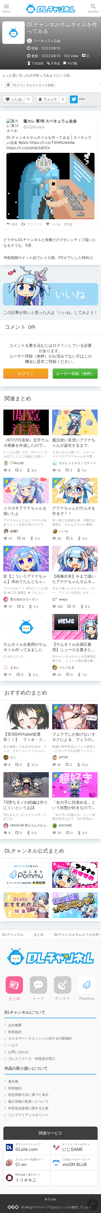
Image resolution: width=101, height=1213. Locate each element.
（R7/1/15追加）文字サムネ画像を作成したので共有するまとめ (26, 445)
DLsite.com (28, 1147)
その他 (72, 63)
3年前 (68, 224)
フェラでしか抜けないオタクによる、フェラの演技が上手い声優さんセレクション (73, 742)
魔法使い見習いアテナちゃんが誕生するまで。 (73, 442)
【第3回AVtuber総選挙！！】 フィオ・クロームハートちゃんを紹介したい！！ (25, 742)
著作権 (13, 1081)
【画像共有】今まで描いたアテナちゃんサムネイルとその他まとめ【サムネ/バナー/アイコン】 (73, 584)
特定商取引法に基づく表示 (28, 1095)
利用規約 (15, 1032)
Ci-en (29, 1162)
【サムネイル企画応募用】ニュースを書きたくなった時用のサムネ (73, 649)
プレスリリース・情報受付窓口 (31, 1058)
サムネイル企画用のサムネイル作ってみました (25, 647)
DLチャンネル (50, 8)
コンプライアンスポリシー (28, 1115)
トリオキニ (28, 1178)
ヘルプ (13, 1045)
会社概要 (15, 1025)
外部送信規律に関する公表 (28, 1108)
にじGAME (76, 1147)
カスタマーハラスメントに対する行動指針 (40, 1038)
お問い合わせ (18, 1052)
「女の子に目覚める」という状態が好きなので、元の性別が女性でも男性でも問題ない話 (73, 810)
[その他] (82, 99)
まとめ (39, 934)
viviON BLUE (76, 1162)
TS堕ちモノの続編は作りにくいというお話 (25, 805)
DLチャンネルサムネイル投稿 (33, 85)
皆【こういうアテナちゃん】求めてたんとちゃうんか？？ (25, 581)
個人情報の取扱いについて (28, 1101)
